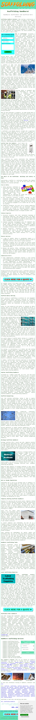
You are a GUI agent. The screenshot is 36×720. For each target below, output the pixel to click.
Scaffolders (17, 692)
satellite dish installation (14, 667)
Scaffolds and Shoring (7, 687)
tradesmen (8, 671)
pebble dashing (23, 664)
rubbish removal (29, 663)
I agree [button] (22, 714)
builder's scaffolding (24, 562)
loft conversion (5, 666)
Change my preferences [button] (25, 716)
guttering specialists (21, 669)
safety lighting (13, 105)
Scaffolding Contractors (17, 688)
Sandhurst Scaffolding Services (12, 638)
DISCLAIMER (32, 8)
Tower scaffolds (5, 159)
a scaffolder (17, 597)
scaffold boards (15, 71)
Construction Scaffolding (15, 693)
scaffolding (14, 21)
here (2, 683)
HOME (19, 8)
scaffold (5, 64)
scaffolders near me (6, 585)
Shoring (10, 646)
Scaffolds (7, 686)
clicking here (4, 634)
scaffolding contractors (20, 113)
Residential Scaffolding (7, 689)
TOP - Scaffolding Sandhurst (8, 701)
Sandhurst (29, 283)
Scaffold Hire (30, 687)
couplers (3, 68)
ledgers (14, 73)
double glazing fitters (26, 666)
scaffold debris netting (14, 317)
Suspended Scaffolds (13, 643)
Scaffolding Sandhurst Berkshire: (9, 19)
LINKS (22, 8)
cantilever (32, 79)
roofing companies (17, 668)
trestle (15, 82)
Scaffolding (13, 686)
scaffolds (8, 442)
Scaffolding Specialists (28, 692)
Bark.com (26, 120)
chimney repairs (19, 662)
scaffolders (12, 29)
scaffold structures (22, 629)
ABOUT (25, 8)
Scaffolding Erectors (13, 641)
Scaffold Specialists (23, 686)
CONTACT (28, 8)
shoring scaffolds (24, 79)
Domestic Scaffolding (29, 688)
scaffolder (16, 182)
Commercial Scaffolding (7, 692)
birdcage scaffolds (21, 466)
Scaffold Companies (21, 689)
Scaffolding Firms (5, 688)
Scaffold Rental (25, 694)
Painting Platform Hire (13, 642)
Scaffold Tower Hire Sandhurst (8, 143)
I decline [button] (26, 714)
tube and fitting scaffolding (26, 80)
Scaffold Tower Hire (13, 645)
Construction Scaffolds (28, 691)
